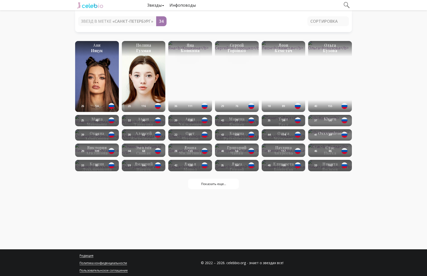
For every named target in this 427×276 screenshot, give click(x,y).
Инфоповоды (183, 5)
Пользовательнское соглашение (104, 270)
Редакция (86, 256)
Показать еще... (213, 184)
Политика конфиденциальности (103, 263)
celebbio (90, 5)
